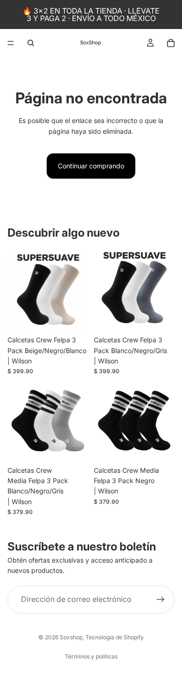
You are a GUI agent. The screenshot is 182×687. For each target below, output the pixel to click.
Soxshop (71, 637)
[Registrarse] (160, 599)
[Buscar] (31, 43)
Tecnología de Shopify (114, 637)
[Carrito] (171, 43)
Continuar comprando (91, 166)
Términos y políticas (91, 656)
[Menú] (10, 43)
